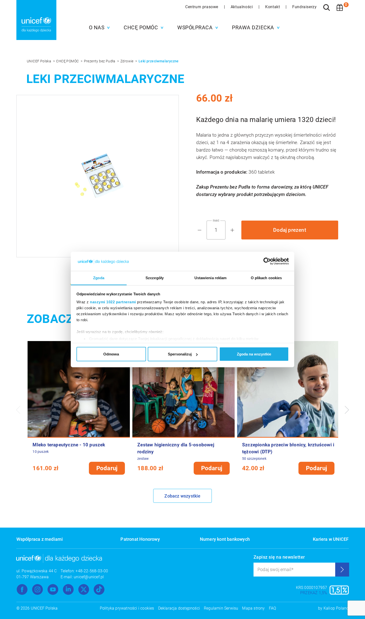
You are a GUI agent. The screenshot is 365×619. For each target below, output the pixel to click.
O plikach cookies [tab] (266, 277)
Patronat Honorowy (140, 539)
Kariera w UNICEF (331, 539)
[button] (98, 27)
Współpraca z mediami (39, 539)
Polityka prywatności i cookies (127, 608)
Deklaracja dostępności (179, 608)
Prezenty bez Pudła (100, 61)
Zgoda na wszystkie (254, 354)
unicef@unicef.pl (89, 577)
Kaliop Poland (336, 608)
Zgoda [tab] (98, 277)
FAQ (272, 608)
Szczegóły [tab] (155, 277)
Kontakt (273, 6)
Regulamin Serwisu (221, 608)
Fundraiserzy (304, 6)
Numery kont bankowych (225, 539)
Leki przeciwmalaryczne (159, 61)
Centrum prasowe (202, 6)
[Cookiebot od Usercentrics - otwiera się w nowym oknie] (267, 261)
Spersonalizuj (180, 354)
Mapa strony (253, 608)
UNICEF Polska (39, 61)
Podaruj (106, 468)
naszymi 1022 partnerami (113, 302)
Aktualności (242, 6)
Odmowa (111, 354)
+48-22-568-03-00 (91, 571)
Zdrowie (127, 61)
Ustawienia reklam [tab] (210, 277)
